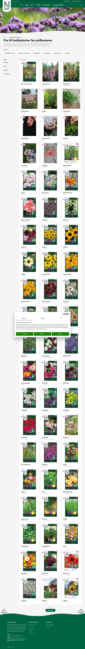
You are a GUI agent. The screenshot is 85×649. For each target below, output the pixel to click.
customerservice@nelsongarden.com (17, 638)
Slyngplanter (67, 53)
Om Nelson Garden (76, 1)
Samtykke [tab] (24, 318)
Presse (30, 631)
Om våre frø (31, 627)
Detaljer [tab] (42, 318)
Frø (7, 37)
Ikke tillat (25, 333)
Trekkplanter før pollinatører (24, 53)
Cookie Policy (48, 627)
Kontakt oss (31, 629)
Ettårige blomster (47, 53)
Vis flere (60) (50, 610)
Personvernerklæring (50, 624)
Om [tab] (61, 318)
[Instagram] (81, 1)
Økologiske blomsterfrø (10, 53)
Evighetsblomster (37, 53)
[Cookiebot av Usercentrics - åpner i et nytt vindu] (63, 314)
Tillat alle (60, 333)
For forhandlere (67, 1)
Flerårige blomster (58, 53)
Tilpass (41, 333)
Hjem (5, 37)
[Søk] (81, 5)
